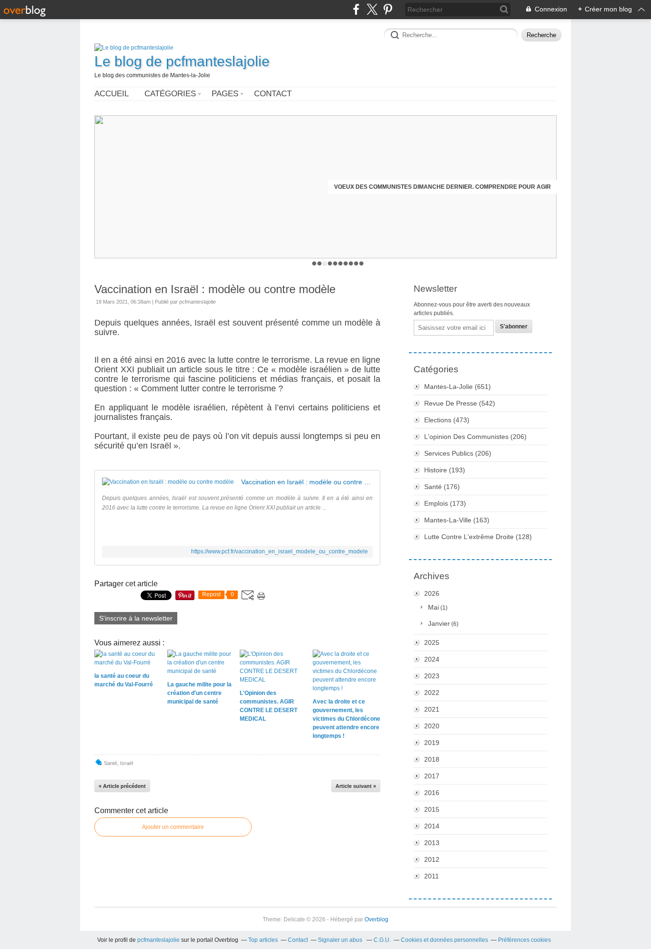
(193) (444, 470)
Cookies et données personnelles (444, 940)
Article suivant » (356, 786)
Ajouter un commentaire (173, 827)
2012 (431, 859)
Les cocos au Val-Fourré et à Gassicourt (483, 187)
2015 (431, 809)
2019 (431, 742)
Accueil (111, 93)
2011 (431, 876)
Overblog (376, 919)
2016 (431, 792)
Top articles (263, 940)
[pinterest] (388, 9)
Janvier (439, 623)
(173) (445, 503)
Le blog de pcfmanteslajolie (182, 61)
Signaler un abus (341, 940)
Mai (433, 607)
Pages (225, 93)
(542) (459, 403)
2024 (431, 659)
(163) (456, 520)
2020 (431, 726)
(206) (475, 436)
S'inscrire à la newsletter (136, 618)
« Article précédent (122, 786)
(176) (442, 486)
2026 (431, 593)
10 (361, 263)
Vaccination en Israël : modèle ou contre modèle (215, 289)
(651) (457, 386)
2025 (431, 642)
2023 (431, 676)
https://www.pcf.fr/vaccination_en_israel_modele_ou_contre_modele (279, 551)
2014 (431, 826)
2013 (431, 843)
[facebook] (356, 9)
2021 (431, 709)
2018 (431, 759)
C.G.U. (382, 940)
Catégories (170, 93)
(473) (446, 420)
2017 (431, 776)
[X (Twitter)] (372, 9)
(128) (478, 537)
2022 (431, 692)
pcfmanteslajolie (158, 940)
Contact (273, 93)
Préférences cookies (524, 940)
